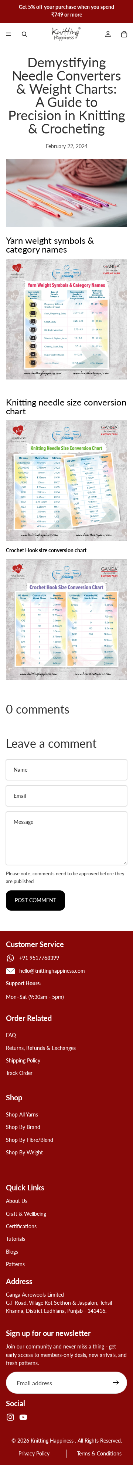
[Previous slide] (8, 11)
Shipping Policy (23, 1060)
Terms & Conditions (99, 1453)
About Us (16, 1201)
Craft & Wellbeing (26, 1214)
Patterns (15, 1264)
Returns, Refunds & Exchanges (41, 1047)
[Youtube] (23, 1417)
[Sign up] (116, 1382)
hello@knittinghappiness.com (52, 971)
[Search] (24, 34)
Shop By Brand (23, 1127)
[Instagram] (10, 1417)
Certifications (21, 1226)
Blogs (12, 1251)
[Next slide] (125, 11)
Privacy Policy (34, 1453)
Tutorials (15, 1239)
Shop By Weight (24, 1152)
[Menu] (8, 34)
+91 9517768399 (39, 958)
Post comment (35, 900)
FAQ (11, 1035)
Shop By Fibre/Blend (29, 1139)
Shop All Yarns (22, 1114)
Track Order (19, 1073)
